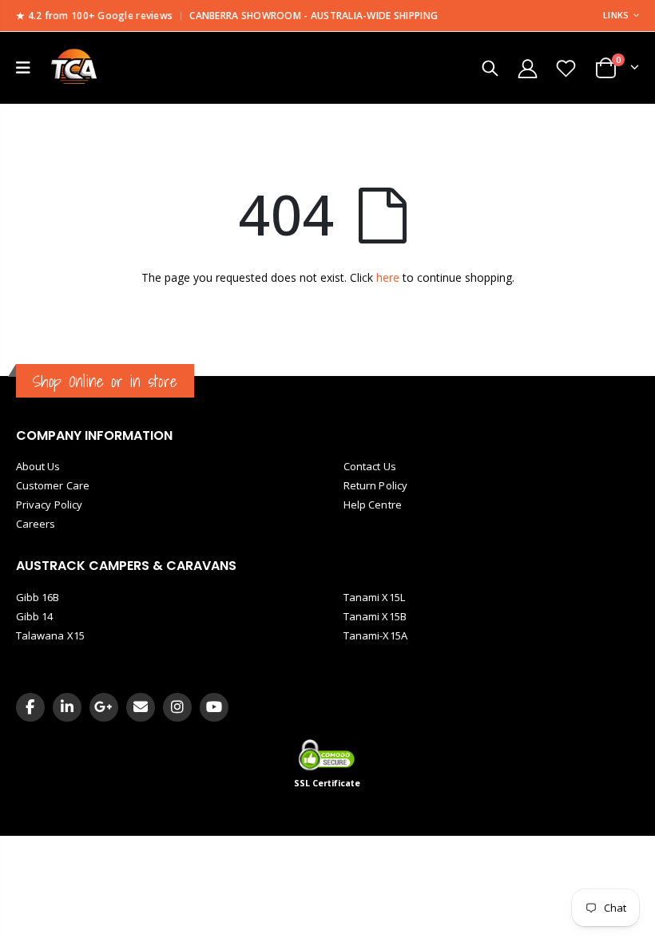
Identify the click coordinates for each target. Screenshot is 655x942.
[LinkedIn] (67, 707)
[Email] (140, 707)
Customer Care (52, 485)
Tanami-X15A (375, 635)
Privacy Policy (49, 504)
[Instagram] (177, 707)
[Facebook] (30, 707)
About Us (38, 466)
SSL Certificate (327, 783)
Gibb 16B (38, 597)
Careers (35, 524)
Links (616, 15)
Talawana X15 (50, 635)
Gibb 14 (34, 616)
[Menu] (23, 67)
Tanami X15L (374, 597)
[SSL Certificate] (328, 754)
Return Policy (375, 485)
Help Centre (372, 504)
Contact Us (369, 466)
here (387, 277)
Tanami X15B (375, 616)
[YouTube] (214, 707)
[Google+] (103, 707)
